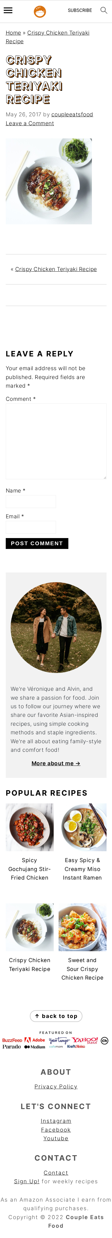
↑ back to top (56, 1016)
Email (15, 516)
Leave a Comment (30, 123)
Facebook (56, 1130)
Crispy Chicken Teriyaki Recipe (56, 269)
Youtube (56, 1138)
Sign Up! (27, 1181)
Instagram (56, 1121)
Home (13, 33)
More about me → (56, 763)
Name (16, 490)
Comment (21, 399)
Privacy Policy (56, 1086)
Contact (56, 1173)
